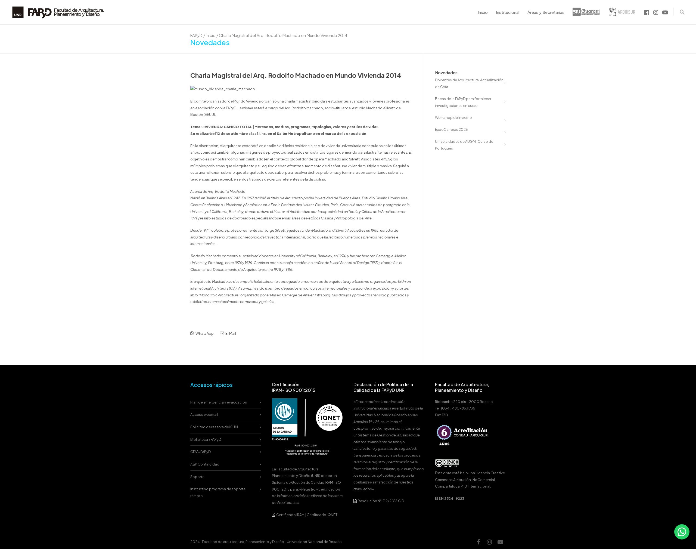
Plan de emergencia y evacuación (218, 402)
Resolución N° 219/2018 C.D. (381, 501)
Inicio (483, 12)
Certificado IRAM (290, 515)
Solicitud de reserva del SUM (214, 427)
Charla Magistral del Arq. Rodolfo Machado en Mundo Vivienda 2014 (295, 75)
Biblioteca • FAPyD (205, 439)
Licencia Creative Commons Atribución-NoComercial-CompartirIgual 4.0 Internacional (470, 479)
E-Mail (230, 333)
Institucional (507, 12)
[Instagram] (489, 541)
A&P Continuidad (204, 464)
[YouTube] (500, 541)
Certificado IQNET (322, 515)
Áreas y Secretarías (545, 12)
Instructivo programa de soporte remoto (218, 492)
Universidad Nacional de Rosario (314, 541)
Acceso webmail (204, 414)
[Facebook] (478, 541)
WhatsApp (204, 333)
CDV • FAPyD (200, 451)
